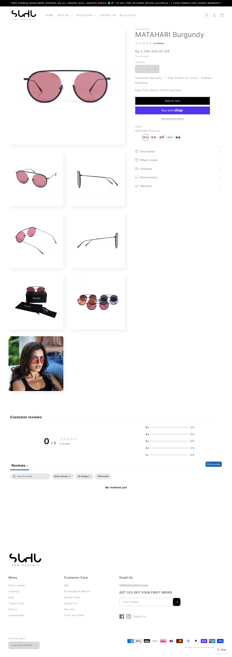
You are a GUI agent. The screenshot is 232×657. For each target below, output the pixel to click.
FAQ (66, 585)
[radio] (145, 137)
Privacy (12, 609)
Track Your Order (74, 615)
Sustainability (16, 615)
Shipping (13, 591)
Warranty (69, 609)
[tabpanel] (116, 499)
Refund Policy (72, 597)
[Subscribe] (176, 602)
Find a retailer (16, 585)
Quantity (140, 62)
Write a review (213, 464)
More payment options (172, 118)
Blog (11, 597)
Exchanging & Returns (77, 591)
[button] (64, 15)
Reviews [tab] (20, 465)
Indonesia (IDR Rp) (22, 645)
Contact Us (70, 603)
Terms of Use (16, 603)
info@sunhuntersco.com (133, 585)
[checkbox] (103, 476)
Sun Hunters (198, 647)
